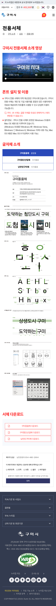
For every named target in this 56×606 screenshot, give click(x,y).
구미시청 (8, 15)
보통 (27, 470)
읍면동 (7, 507)
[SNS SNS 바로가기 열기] (48, 7)
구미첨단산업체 (28, 160)
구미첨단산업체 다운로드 (30, 432)
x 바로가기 (44, 580)
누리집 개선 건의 (44, 591)
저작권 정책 (20, 594)
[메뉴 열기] (53, 15)
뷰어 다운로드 (34, 594)
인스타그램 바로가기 (33, 580)
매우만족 (11, 470)
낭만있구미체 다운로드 (30, 438)
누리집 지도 (15, 574)
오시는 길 (35, 574)
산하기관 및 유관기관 (14, 523)
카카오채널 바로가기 (17, 580)
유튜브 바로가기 (28, 580)
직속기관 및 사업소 (13, 499)
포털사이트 (6, 8)
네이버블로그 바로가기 (38, 580)
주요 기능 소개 (28, 591)
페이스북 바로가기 (11, 580)
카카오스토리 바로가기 (22, 580)
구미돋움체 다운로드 (30, 426)
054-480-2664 (32, 457)
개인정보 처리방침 (12, 591)
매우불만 (43, 470)
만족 (19, 470)
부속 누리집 (10, 515)
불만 (34, 470)
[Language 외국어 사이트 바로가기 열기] (53, 7)
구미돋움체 (19, 152)
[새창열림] (38, 7)
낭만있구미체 (28, 166)
